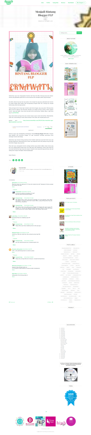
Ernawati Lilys (19, 198)
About (42, 2)
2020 (62, 333)
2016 (62, 338)
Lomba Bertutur (77, 275)
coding (67, 261)
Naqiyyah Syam (16, 232)
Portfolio (48, 2)
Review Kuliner (72, 296)
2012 (62, 357)
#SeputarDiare (67, 250)
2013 (62, 355)
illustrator (76, 269)
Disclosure (63, 2)
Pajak (70, 282)
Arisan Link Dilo (65, 253)
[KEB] (20, 426)
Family (68, 267)
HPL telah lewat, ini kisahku (71, 202)
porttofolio (15, 112)
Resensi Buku (78, 292)
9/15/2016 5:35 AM (28, 198)
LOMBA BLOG (66, 276)
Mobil (77, 278)
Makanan (65, 278)
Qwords (62, 292)
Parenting (76, 282)
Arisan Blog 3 (67, 252)
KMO (64, 273)
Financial (78, 267)
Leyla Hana (15, 216)
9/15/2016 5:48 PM (22, 273)
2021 (62, 332)
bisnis (70, 255)
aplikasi (75, 250)
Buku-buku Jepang (74, 259)
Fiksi (73, 267)
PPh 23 (74, 288)
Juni (61, 346)
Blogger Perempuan (68, 257)
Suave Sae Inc (51, 431)
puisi (78, 290)
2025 (62, 328)
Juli (61, 345)
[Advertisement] (70, 153)
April (62, 349)
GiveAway (68, 269)
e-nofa (72, 265)
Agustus (62, 344)
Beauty (65, 255)
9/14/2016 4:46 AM (22, 216)
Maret (62, 350)
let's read (68, 275)
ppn (79, 288)
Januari (62, 352)
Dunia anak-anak (66, 263)
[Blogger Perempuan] (30, 426)
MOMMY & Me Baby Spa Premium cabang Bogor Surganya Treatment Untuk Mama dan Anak (72, 229)
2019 (62, 335)
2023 (62, 330)
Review (75, 294)
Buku (76, 257)
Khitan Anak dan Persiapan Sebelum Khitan (72, 235)
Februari (62, 351)
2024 (62, 329)
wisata (70, 301)
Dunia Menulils (71, 2)
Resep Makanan (68, 294)
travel (70, 300)
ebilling (78, 265)
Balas (13, 186)
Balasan (15, 189)
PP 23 (69, 288)
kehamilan (70, 271)
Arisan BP (75, 252)
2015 (62, 353)
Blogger (76, 255)
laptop (62, 275)
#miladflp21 (76, 248)
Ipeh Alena (14, 182)
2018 (62, 336)
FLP (63, 269)
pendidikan (76, 286)
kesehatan (78, 271)
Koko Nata (14, 273)
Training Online (55, 2)
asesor (78, 253)
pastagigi (66, 284)
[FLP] (40, 426)
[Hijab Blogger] (61, 426)
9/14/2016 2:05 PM (26, 191)
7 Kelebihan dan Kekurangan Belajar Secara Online (72, 209)
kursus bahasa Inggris (72, 273)
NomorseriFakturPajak (74, 280)
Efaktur (62, 267)
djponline (73, 261)
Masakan (71, 278)
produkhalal (65, 290)
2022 (62, 331)
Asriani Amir (18, 191)
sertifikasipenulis (68, 298)
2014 (62, 354)
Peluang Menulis (67, 286)
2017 (62, 337)
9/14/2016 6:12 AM (24, 232)
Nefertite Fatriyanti (17, 265)
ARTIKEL (45, 19)
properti (73, 290)
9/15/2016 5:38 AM (28, 240)
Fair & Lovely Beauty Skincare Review (72, 221)
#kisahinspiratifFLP (66, 248)
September (63, 343)
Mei (61, 347)
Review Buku (64, 296)
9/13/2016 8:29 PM (22, 182)
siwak (76, 298)
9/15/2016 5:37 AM (28, 224)
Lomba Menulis (74, 276)
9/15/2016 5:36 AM (28, 205)
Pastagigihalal (74, 284)
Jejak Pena (63, 271)
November (63, 340)
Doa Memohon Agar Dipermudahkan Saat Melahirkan (73, 216)
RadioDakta (69, 292)
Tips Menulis (64, 300)
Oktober (62, 342)
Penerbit (64, 288)
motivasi (64, 280)
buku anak (65, 259)
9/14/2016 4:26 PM (27, 249)
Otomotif (64, 282)
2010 (62, 358)
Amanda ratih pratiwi (17, 249)
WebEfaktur (77, 300)
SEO (79, 296)
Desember (63, 339)
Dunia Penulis (76, 263)
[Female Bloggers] (51, 426)
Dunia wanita (65, 265)
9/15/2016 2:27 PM (26, 265)
